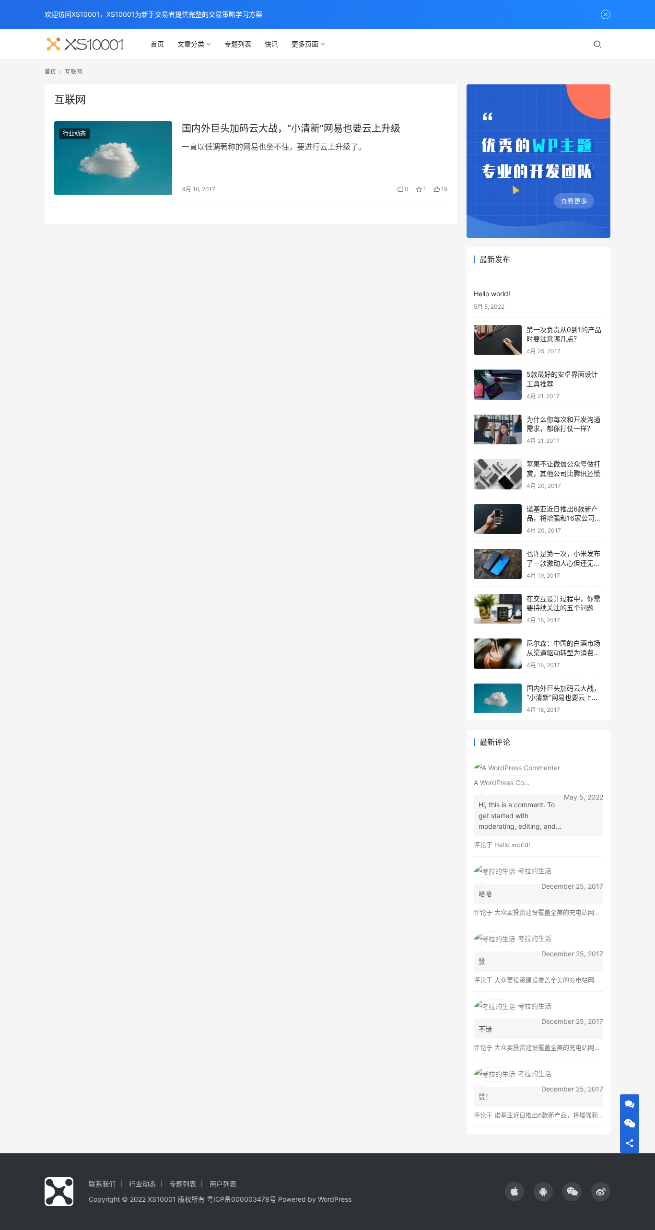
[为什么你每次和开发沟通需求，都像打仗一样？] (498, 430)
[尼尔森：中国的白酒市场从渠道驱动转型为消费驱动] (498, 653)
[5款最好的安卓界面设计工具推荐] (498, 385)
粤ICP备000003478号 (241, 1199)
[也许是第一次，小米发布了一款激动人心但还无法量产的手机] (498, 564)
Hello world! (492, 294)
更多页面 (305, 44)
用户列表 (223, 1184)
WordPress (334, 1199)
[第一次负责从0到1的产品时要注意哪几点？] (498, 340)
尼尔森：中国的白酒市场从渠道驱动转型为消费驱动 (563, 652)
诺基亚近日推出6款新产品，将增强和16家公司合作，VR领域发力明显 (563, 518)
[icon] (514, 1191)
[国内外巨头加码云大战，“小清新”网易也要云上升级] (113, 158)
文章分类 (190, 44)
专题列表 (237, 44)
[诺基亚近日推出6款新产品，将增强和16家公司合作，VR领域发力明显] (498, 519)
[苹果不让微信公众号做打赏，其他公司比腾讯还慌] (498, 474)
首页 (157, 44)
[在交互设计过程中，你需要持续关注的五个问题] (498, 609)
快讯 (271, 44)
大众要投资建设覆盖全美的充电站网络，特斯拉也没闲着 (572, 912)
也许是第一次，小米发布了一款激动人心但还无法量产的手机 (563, 562)
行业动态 (74, 133)
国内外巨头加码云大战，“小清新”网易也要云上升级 (291, 128)
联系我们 (102, 1184)
